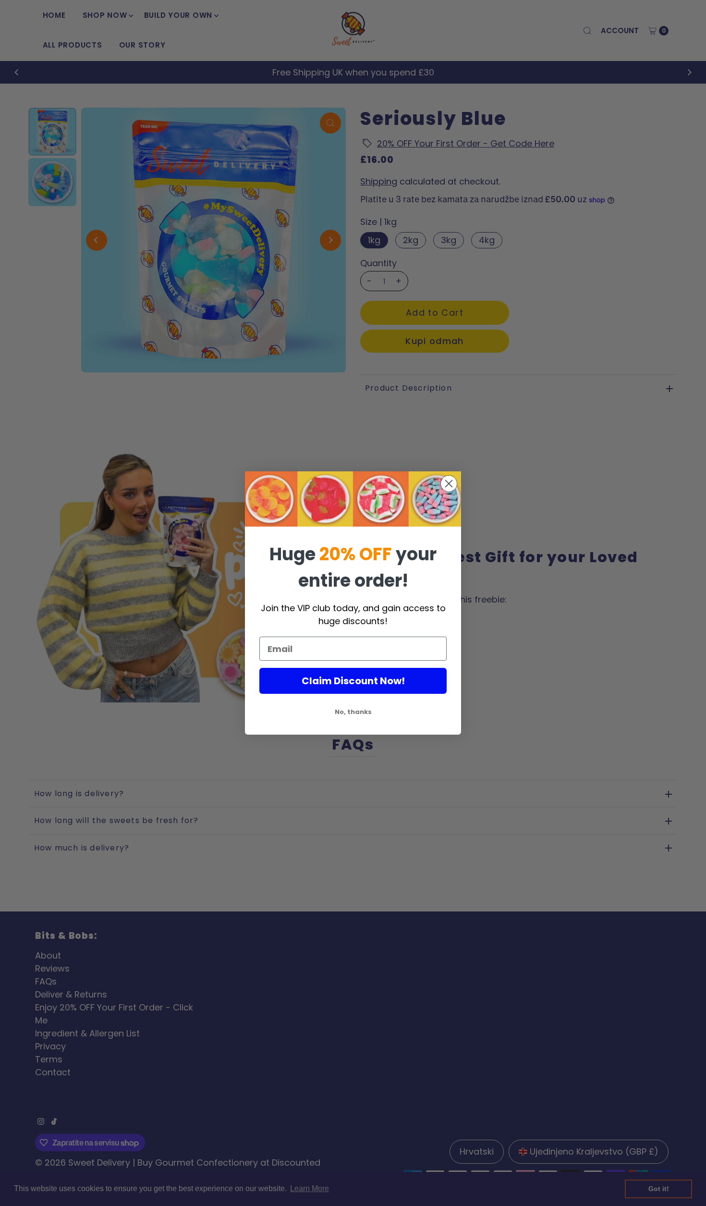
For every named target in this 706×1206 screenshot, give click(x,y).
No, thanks (353, 711)
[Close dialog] (448, 483)
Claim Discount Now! (353, 681)
